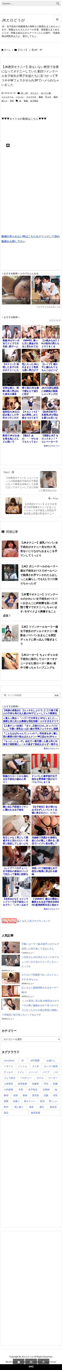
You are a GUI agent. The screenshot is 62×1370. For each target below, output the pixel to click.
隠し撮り (18, 1106)
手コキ (48, 97)
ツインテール (7, 97)
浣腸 (46, 1095)
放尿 (15, 1095)
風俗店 (53, 1106)
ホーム (7, 49)
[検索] (57, 3)
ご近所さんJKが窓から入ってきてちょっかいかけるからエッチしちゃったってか (40, 962)
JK (20, 100)
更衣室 (35, 1095)
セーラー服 (46, 93)
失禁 (20, 1089)
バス (56, 1072)
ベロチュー (26, 1077)
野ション (53, 1101)
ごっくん (22, 1066)
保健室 (35, 1083)
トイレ (20, 1072)
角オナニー (30, 1101)
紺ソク (4, 100)
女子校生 (34, 100)
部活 (42, 1101)
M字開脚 (35, 1060)
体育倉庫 (22, 1083)
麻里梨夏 (35, 1112)
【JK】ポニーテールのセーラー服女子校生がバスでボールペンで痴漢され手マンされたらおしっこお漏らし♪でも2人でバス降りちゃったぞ (39, 575)
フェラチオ (31, 97)
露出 (42, 1106)
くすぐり (8, 1066)
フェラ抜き (9, 1077)
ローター (53, 1077)
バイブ (45, 1072)
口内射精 (8, 1089)
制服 (26, 100)
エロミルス (55, 320)
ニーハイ (33, 1072)
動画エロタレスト (52, 445)
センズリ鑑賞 (51, 1066)
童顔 (56, 97)
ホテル (40, 1077)
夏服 (41, 97)
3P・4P (38, 49)
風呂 (6, 1112)
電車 (31, 1106)
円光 (46, 1083)
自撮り (16, 1101)
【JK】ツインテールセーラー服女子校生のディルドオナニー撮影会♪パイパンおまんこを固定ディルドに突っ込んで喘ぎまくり (39, 635)
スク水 (35, 1066)
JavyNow (9, 1060)
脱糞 (6, 1101)
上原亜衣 (8, 1083)
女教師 (46, 1089)
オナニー (34, 93)
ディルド (8, 1072)
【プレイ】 (22, 49)
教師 (25, 1095)
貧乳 (12, 100)
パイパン (20, 97)
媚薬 (6, 1095)
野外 (6, 1106)
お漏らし (51, 1060)
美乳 (55, 1095)
